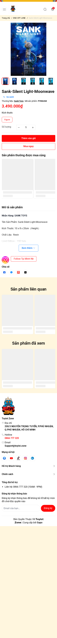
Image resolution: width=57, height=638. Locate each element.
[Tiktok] (18, 458)
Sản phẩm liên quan (29, 289)
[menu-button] (4, 9)
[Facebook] (4, 458)
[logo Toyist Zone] (28, 406)
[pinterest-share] (18, 272)
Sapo (39, 522)
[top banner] (28, 1)
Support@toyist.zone (15, 445)
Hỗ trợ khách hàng (11, 466)
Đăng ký (48, 508)
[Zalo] (32, 458)
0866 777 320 (12, 438)
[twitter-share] (25, 272)
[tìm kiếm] (45, 9)
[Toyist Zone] (13, 9)
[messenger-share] (11, 272)
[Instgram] (25, 458)
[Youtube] (11, 458)
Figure (7, 119)
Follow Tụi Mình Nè (23, 258)
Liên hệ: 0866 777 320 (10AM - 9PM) (23, 486)
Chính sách (7, 474)
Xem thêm (27, 248)
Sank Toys (18, 101)
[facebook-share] (4, 272)
